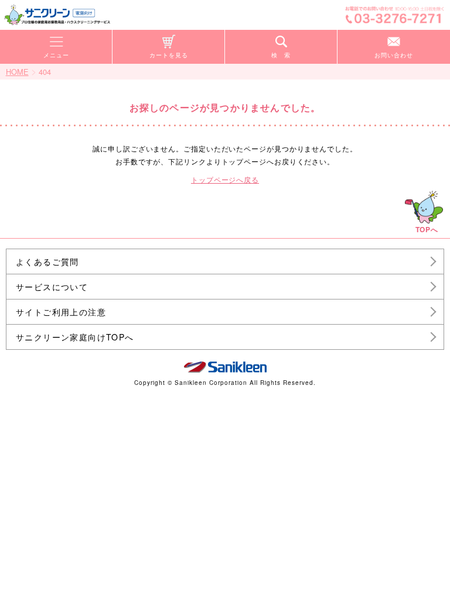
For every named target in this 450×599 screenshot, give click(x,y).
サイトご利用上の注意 (61, 312)
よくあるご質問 (47, 261)
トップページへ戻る (225, 179)
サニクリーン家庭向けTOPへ (75, 337)
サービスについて (52, 286)
